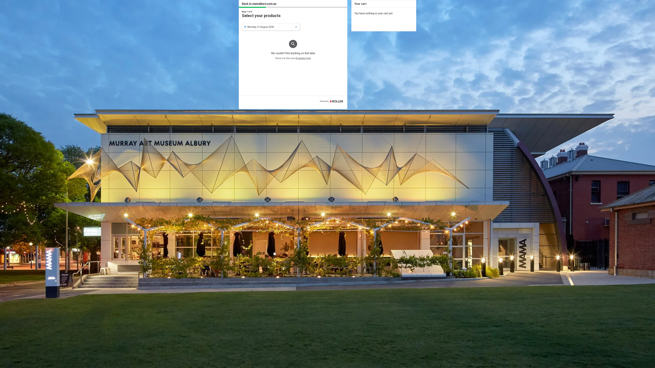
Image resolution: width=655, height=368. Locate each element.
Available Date (303, 58)
